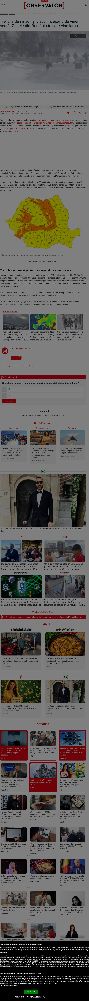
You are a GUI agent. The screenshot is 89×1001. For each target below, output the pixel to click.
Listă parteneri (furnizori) (8, 985)
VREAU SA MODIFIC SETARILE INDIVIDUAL (30, 997)
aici (24, 963)
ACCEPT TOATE (31, 992)
